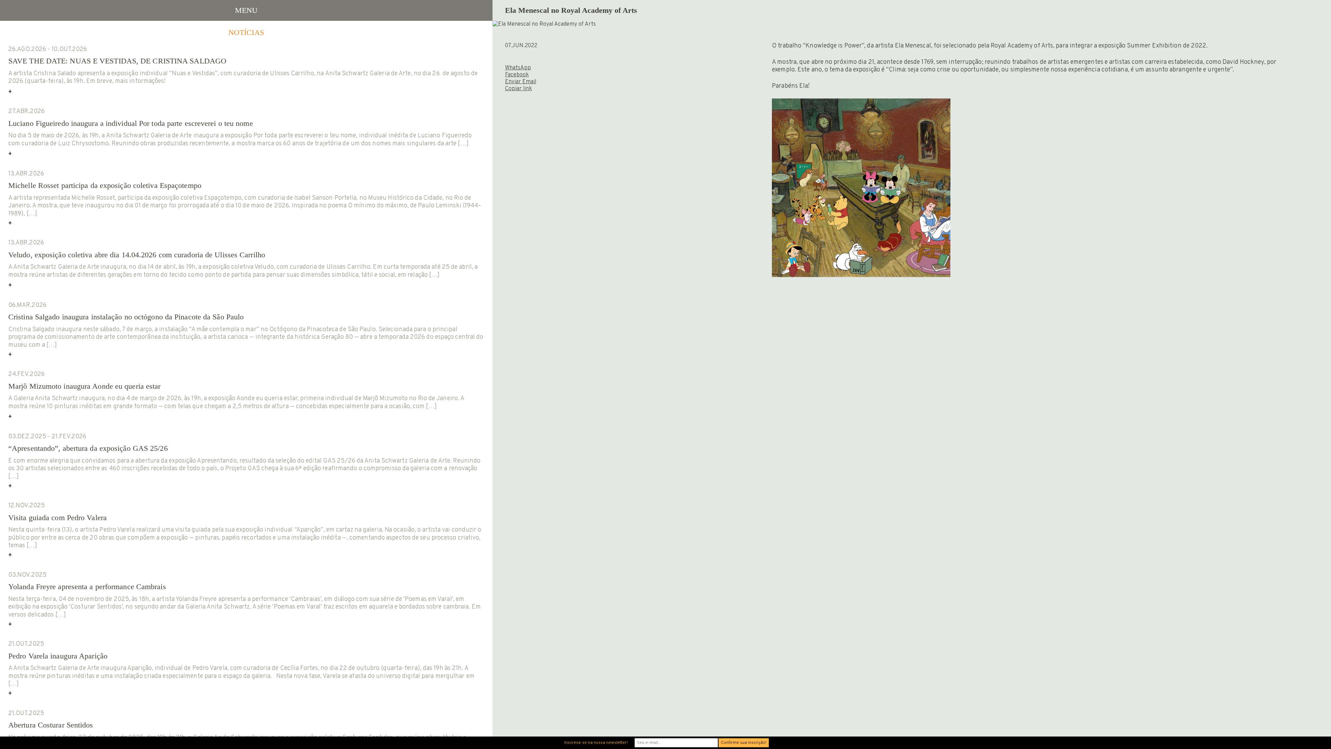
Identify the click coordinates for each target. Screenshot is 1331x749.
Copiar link (518, 88)
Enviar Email (520, 81)
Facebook (517, 74)
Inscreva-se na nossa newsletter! (596, 743)
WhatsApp (518, 67)
